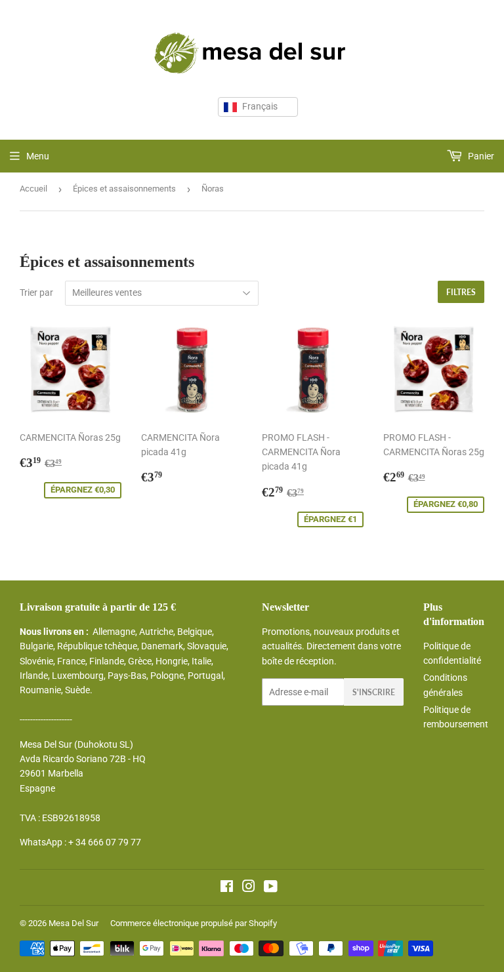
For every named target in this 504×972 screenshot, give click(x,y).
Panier (480, 156)
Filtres (461, 292)
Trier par (36, 292)
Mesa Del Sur (73, 923)
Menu (37, 156)
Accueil (33, 188)
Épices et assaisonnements (124, 188)
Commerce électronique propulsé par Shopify (193, 923)
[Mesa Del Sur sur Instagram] (248, 888)
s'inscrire (373, 692)
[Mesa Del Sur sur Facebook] (227, 888)
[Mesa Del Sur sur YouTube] (271, 888)
